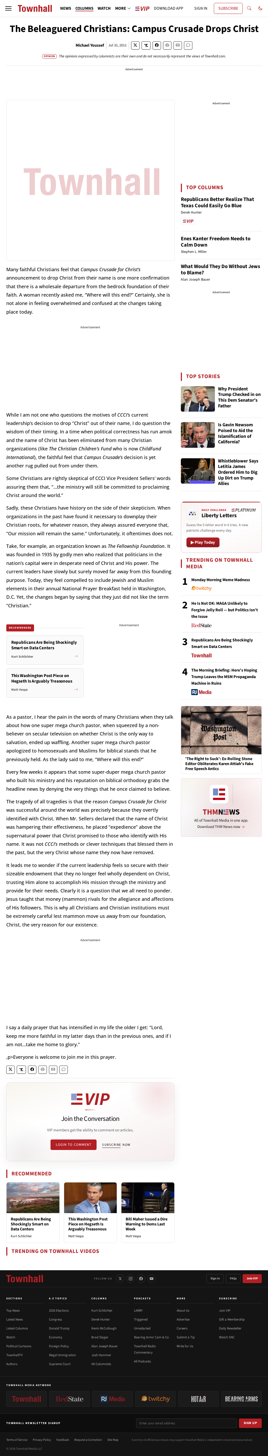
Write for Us (185, 1346)
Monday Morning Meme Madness (220, 580)
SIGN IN (200, 8)
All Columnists (101, 1364)
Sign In (215, 1278)
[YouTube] (151, 1278)
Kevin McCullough (103, 1328)
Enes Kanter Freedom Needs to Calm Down (215, 242)
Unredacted (142, 1328)
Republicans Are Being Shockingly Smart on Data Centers (31, 1224)
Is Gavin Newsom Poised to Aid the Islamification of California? (235, 433)
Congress (55, 1319)
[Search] (249, 8)
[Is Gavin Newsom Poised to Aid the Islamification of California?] (198, 435)
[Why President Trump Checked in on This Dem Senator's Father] (198, 399)
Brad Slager (99, 1337)
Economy (55, 1337)
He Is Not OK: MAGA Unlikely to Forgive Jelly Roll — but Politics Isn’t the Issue (224, 610)
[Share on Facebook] (157, 45)
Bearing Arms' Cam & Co (151, 1337)
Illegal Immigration (62, 1355)
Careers (182, 1328)
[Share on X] (135, 45)
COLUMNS (84, 8)
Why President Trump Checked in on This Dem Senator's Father (239, 397)
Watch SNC (226, 1337)
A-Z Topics (58, 1298)
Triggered (141, 1319)
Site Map (113, 1440)
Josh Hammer (101, 1355)
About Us (183, 1310)
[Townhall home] (24, 1278)
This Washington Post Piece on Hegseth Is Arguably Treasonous (88, 1224)
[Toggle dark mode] (260, 8)
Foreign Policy (59, 1346)
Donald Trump (59, 1328)
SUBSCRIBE (228, 8)
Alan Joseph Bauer (104, 1346)
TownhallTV (14, 1355)
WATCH (104, 8)
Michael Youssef (90, 45)
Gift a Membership (232, 1319)
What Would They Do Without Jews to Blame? (220, 269)
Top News (13, 1310)
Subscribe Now (116, 1144)
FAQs (233, 1278)
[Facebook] (141, 1278)
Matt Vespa (76, 1236)
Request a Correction (88, 1440)
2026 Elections (59, 1310)
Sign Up (250, 1423)
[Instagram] (130, 1278)
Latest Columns (17, 1328)
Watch (10, 1337)
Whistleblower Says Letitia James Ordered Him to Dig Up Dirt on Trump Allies (238, 472)
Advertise (183, 1319)
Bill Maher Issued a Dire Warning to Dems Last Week (147, 1224)
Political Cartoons (18, 1346)
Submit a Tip (186, 1337)
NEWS (65, 8)
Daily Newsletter (230, 1328)
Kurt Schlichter (21, 1236)
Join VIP (252, 1278)
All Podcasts (142, 1361)
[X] (120, 1278)
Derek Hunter (100, 1319)
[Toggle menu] (8, 8)
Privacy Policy (42, 1440)
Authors (11, 1364)
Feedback (62, 1440)
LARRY (138, 1310)
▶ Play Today (203, 542)
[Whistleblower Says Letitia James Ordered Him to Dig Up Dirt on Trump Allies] (198, 471)
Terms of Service (16, 1440)
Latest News (14, 1319)
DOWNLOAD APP (168, 8)
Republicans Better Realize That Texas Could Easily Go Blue (217, 202)
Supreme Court (59, 1364)
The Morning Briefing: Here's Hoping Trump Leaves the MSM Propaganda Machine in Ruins (224, 676)
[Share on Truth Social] (146, 45)
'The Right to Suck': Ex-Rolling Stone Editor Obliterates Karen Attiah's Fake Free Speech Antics (219, 764)
